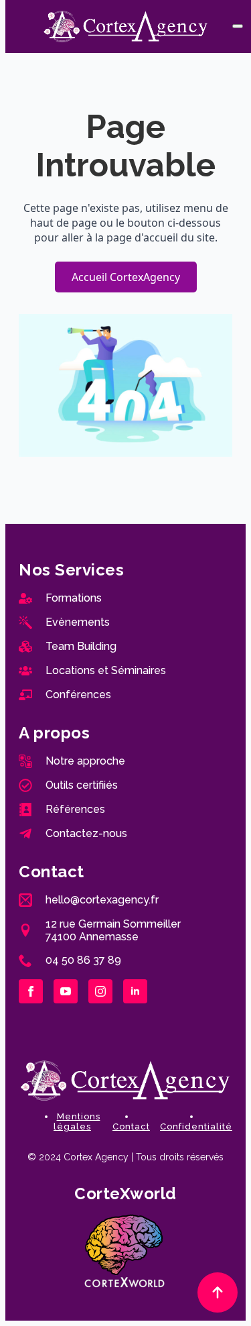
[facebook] (31, 991)
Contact (131, 1126)
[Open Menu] (237, 26)
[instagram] (100, 991)
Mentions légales (77, 1121)
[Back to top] (217, 1292)
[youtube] (66, 991)
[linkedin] (135, 991)
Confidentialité (196, 1126)
